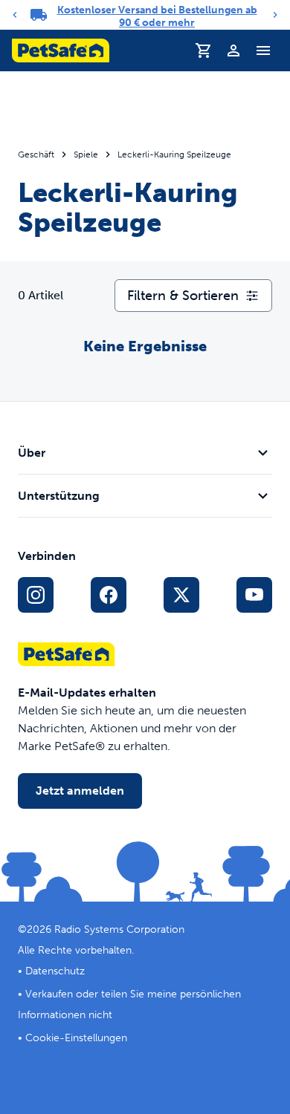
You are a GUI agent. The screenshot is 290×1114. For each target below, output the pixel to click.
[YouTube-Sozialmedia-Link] (254, 595)
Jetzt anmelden (80, 791)
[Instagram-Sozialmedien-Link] (36, 595)
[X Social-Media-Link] (181, 595)
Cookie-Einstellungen (76, 1038)
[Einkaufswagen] (204, 50)
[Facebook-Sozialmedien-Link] (108, 595)
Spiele (86, 154)
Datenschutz (55, 971)
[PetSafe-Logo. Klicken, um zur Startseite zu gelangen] (60, 50)
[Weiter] (275, 15)
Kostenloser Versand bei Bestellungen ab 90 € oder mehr (157, 16)
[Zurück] (15, 15)
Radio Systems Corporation (119, 929)
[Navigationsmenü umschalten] (263, 50)
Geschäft (36, 154)
